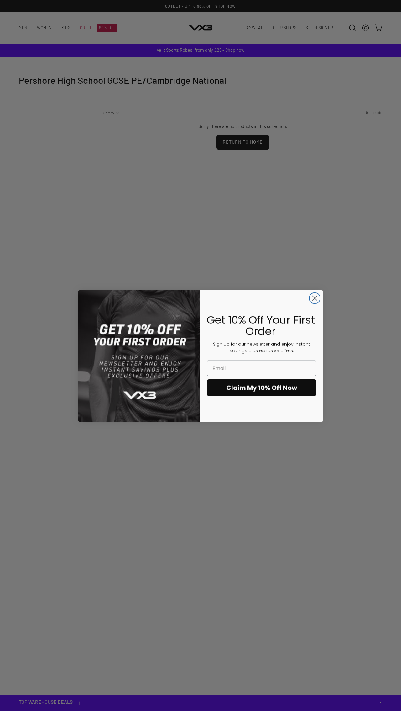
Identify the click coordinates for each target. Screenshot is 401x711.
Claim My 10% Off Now (261, 387)
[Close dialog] (314, 297)
